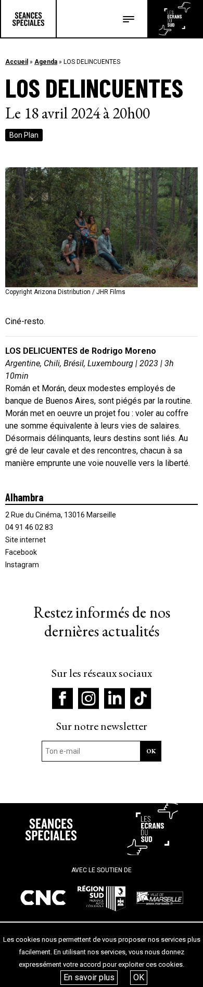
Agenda (45, 61)
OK (138, 977)
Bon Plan (24, 135)
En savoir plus (89, 977)
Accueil (16, 61)
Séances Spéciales (28, 18)
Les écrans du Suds (174, 18)
